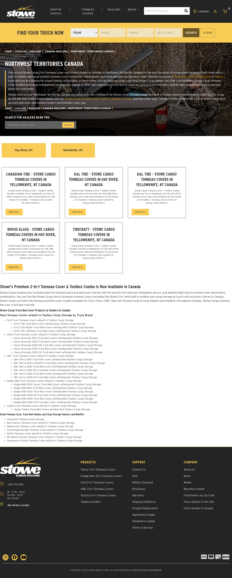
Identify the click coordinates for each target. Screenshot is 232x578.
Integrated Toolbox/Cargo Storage (25, 419)
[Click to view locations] (201, 11)
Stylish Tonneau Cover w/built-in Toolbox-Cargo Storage (37, 433)
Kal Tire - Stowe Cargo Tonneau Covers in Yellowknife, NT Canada (157, 179)
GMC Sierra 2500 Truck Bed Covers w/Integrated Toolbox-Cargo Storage (53, 366)
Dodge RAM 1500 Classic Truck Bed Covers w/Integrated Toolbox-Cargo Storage (57, 384)
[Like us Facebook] (14, 557)
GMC (192, 76)
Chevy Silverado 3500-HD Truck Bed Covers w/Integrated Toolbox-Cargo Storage (58, 352)
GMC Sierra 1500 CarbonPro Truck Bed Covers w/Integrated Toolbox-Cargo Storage (59, 363)
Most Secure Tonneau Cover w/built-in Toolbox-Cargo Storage (41, 422)
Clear (207, 32)
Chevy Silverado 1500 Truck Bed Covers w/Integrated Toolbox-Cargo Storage (56, 338)
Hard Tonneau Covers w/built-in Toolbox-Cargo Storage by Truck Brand (46, 315)
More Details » (33, 203)
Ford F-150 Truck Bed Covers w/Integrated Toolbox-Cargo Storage (49, 323)
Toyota (219, 76)
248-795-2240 (15, 484)
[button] (57, 11)
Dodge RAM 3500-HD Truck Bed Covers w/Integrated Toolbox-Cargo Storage (55, 402)
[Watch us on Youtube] (23, 557)
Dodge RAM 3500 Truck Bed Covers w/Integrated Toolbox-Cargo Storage (53, 398)
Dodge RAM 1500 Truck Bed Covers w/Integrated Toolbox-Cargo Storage (53, 388)
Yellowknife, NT (73, 150)
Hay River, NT (24, 150)
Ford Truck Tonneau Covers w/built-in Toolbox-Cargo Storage (40, 320)
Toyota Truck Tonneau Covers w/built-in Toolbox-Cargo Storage (41, 405)
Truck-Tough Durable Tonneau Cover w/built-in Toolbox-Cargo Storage (45, 430)
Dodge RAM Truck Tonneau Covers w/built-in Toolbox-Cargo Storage (44, 381)
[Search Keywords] (186, 11)
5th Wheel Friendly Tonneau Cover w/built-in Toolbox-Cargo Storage (44, 437)
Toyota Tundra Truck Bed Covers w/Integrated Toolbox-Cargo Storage (52, 409)
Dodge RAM (203, 76)
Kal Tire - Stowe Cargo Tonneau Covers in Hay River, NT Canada (94, 179)
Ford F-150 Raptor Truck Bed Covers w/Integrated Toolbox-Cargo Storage (54, 327)
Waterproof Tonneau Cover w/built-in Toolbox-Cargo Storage (40, 426)
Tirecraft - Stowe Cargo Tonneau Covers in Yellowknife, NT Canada (94, 234)
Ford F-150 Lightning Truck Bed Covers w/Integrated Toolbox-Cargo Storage (55, 331)
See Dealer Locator (18, 505)
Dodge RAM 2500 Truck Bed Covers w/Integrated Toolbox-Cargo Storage (53, 391)
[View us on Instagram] (5, 557)
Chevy (184, 76)
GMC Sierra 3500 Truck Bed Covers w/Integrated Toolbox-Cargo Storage (53, 373)
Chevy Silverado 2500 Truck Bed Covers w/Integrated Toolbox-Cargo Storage (56, 341)
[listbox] (84, 32)
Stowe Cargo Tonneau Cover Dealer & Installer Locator (98, 98)
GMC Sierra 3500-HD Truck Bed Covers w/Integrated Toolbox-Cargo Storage (55, 377)
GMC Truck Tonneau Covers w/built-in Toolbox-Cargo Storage (40, 356)
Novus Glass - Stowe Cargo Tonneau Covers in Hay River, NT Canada (31, 234)
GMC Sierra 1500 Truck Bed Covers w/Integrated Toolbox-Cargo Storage (53, 359)
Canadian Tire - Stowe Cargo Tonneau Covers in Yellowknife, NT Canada (31, 179)
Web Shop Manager (152, 570)
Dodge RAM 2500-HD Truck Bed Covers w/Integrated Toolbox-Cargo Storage (55, 395)
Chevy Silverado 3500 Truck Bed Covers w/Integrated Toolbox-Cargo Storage (56, 348)
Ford (176, 76)
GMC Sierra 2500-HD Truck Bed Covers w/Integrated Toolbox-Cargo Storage (55, 370)
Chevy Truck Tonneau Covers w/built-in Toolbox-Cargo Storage (41, 334)
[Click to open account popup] (215, 11)
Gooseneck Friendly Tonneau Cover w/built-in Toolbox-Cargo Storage (44, 440)
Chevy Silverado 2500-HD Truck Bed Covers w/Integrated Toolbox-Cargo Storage (58, 345)
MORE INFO (14, 212)
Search (191, 32)
